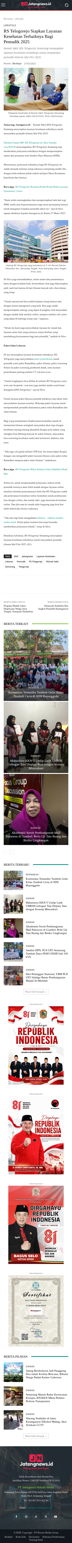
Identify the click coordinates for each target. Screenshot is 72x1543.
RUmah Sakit (52, 561)
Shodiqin (17, 63)
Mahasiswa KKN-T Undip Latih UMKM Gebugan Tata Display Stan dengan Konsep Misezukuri (36, 764)
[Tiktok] (36, 1516)
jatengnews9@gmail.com (39, 1507)
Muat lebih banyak (34, 991)
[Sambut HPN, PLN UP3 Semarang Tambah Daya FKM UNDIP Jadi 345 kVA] (13, 952)
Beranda (8, 18)
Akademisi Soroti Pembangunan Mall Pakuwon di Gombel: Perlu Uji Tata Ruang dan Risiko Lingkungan (36, 836)
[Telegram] (44, 584)
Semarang (10, 566)
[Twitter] (45, 1516)
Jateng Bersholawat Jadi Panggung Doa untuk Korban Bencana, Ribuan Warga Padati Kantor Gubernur (47, 1374)
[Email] (53, 584)
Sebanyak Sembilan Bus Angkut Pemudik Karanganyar (53, 607)
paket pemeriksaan (43, 358)
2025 (16, 556)
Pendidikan (35, 687)
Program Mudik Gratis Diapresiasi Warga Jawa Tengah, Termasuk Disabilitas (18, 608)
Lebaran (9, 561)
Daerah (35, 756)
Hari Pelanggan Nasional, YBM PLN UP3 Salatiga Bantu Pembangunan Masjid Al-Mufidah (47, 977)
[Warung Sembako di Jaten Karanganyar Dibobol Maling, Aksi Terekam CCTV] (13, 1420)
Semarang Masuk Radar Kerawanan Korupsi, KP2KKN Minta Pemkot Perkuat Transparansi (46, 1398)
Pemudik (21, 561)
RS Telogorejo (35, 561)
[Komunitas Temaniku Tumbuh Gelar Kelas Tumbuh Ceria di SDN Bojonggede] (36, 665)
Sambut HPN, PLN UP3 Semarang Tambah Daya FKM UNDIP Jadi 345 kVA (47, 953)
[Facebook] (27, 584)
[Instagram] (26, 1516)
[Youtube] (55, 1516)
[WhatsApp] (19, 584)
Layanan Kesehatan (46, 556)
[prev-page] (6, 852)
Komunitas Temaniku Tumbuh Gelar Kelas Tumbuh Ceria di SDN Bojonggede (47, 882)
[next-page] (12, 852)
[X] (36, 584)
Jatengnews (27, 556)
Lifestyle (19, 18)
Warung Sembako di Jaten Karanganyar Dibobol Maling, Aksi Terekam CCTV (46, 1421)
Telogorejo (24, 566)
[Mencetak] (61, 584)
